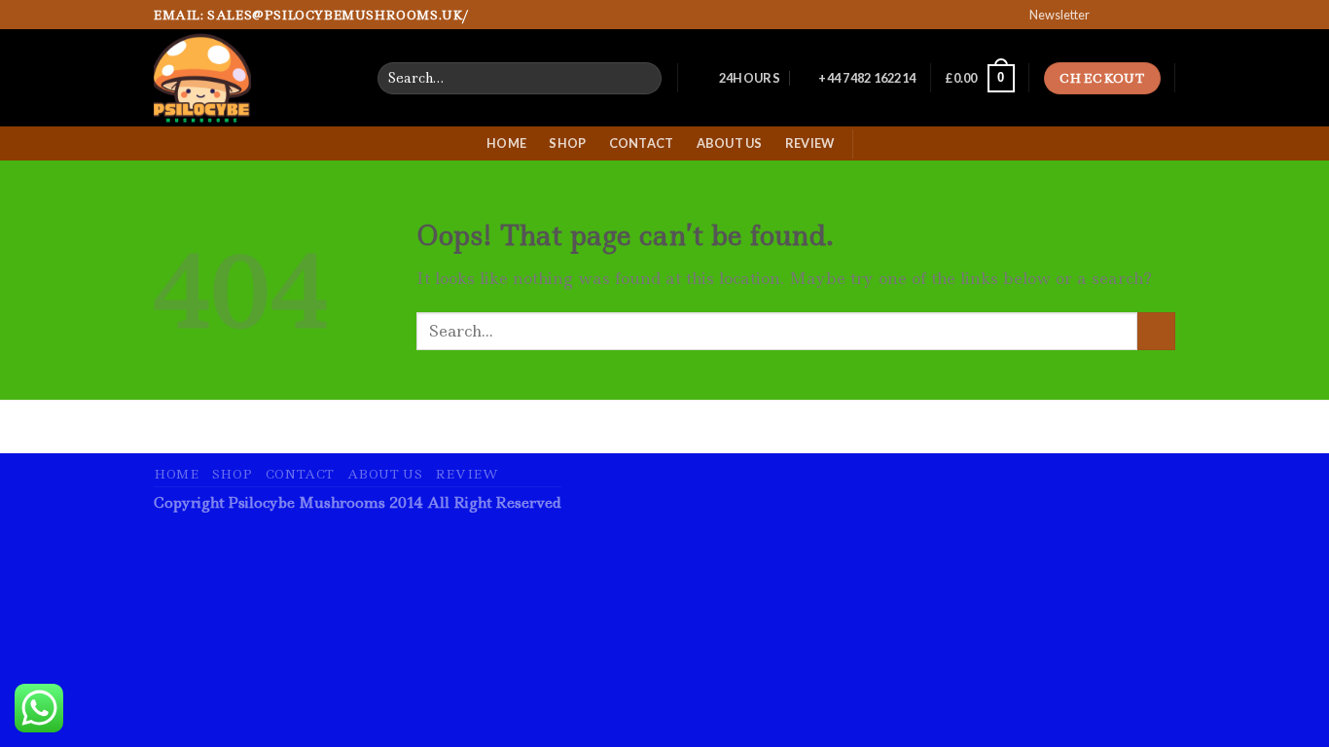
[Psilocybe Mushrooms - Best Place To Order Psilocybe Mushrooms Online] (251, 77)
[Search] (644, 78)
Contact (641, 143)
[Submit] (1156, 331)
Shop (567, 143)
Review (810, 143)
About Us (730, 143)
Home (506, 143)
